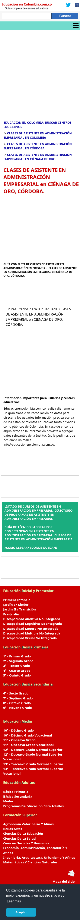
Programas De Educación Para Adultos (33, 806)
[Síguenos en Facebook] (76, 5)
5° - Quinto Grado (17, 675)
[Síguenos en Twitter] (68, 5)
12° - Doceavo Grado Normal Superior (33, 749)
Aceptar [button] (21, 912)
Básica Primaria (15, 791)
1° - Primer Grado (17, 656)
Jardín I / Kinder (16, 604)
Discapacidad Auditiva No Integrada (31, 619)
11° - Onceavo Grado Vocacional (28, 745)
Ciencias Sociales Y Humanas (26, 843)
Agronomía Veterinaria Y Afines (28, 824)
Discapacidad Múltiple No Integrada (31, 633)
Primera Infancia (17, 600)
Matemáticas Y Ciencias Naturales (30, 862)
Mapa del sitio (63, 881)
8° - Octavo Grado (17, 703)
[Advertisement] (40, 72)
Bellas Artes (12, 829)
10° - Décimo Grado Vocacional (27, 735)
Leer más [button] (14, 901)
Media (8, 801)
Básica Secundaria (17, 796)
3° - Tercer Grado (16, 665)
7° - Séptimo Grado (18, 698)
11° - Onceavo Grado (19, 740)
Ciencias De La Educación (23, 833)
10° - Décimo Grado (18, 730)
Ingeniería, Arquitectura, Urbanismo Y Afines (39, 857)
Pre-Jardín (11, 614)
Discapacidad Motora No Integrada (30, 628)
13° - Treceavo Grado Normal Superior (33, 764)
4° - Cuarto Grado (16, 670)
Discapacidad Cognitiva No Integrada (32, 623)
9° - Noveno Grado (17, 707)
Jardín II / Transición (19, 609)
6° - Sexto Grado (15, 693)
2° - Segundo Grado (18, 661)
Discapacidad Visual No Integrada (30, 638)
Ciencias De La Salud (19, 838)
